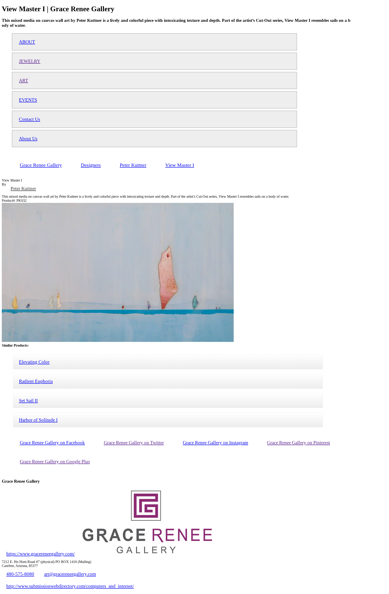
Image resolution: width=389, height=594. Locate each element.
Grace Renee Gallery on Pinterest (298, 442)
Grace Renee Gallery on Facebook (52, 442)
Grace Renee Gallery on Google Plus (55, 461)
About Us (28, 138)
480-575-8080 (20, 573)
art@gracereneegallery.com (70, 573)
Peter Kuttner (23, 188)
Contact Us (29, 119)
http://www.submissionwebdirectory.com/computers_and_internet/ (70, 586)
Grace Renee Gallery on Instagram (215, 442)
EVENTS (28, 99)
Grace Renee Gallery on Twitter (134, 442)
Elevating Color (34, 361)
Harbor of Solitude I (38, 419)
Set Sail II (28, 400)
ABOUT (27, 41)
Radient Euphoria (36, 381)
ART (23, 80)
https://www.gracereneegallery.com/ (40, 553)
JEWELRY (29, 61)
